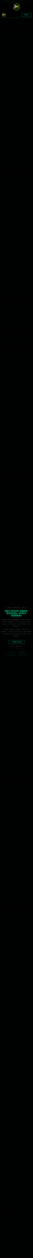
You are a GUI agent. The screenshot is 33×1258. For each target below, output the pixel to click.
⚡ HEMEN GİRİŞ (16, 642)
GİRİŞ (26, 14)
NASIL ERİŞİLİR (16, 646)
